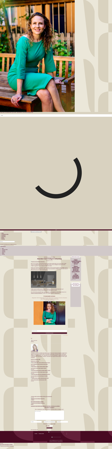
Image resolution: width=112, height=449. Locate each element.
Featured (48, 257)
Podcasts (3, 236)
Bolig (44, 257)
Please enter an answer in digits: (49, 423)
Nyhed (51, 257)
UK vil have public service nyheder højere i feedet (39, 372)
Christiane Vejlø (4, 234)
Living (46, 257)
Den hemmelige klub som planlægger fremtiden (39, 375)
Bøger (2, 237)
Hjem (2, 233)
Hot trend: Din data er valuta (6, 444)
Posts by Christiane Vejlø (35, 359)
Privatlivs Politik (41, 433)
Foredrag (3, 235)
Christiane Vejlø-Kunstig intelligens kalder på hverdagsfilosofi (41, 396)
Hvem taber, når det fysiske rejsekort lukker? (38, 368)
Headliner (53, 257)
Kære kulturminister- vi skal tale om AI (76, 262)
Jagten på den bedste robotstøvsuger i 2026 (38, 379)
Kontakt (3, 239)
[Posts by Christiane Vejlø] (32, 340)
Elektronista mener (75, 256)
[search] (1, 255)
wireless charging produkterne (36, 293)
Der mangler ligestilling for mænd (75, 276)
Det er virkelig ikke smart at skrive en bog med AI (39, 364)
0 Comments (32, 341)
